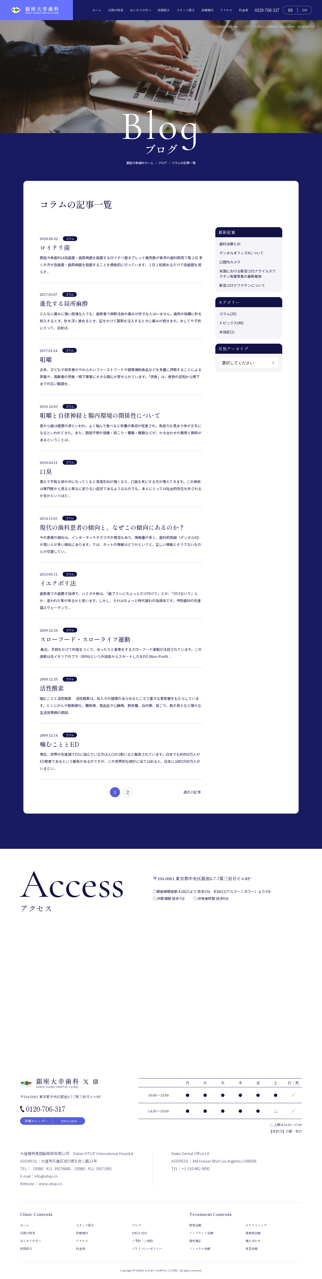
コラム (70, 238)
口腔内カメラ (229, 261)
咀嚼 (46, 359)
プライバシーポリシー (147, 1248)
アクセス (226, 10)
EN (304, 10)
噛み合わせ (253, 1240)
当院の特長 (115, 10)
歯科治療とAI (229, 243)
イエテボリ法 (58, 583)
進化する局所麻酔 (64, 303)
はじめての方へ (140, 10)
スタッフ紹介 (186, 10)
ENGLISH (69, 1120)
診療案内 (208, 10)
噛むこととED (59, 744)
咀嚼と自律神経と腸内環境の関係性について (100, 415)
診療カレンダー (36, 1120)
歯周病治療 (253, 1233)
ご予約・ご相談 (142, 1240)
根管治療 (195, 1225)
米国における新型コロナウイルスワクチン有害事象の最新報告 (247, 273)
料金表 (243, 10)
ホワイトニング (256, 1225)
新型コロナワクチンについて (242, 285)
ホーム (96, 10)
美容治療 (252, 1248)
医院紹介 (164, 10)
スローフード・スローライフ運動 (85, 639)
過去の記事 (192, 791)
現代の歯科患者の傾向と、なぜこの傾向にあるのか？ (112, 527)
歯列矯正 (195, 1240)
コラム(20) (227, 313)
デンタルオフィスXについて (241, 252)
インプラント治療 (201, 1233)
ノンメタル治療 (199, 1248)
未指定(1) (226, 331)
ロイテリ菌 (55, 248)
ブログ (136, 1225)
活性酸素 (52, 688)
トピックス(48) (231, 322)
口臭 (46, 471)
